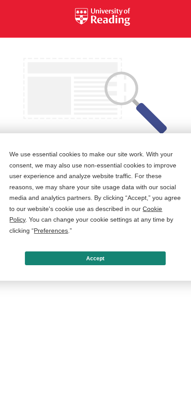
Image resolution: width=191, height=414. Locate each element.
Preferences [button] (51, 230)
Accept (95, 258)
